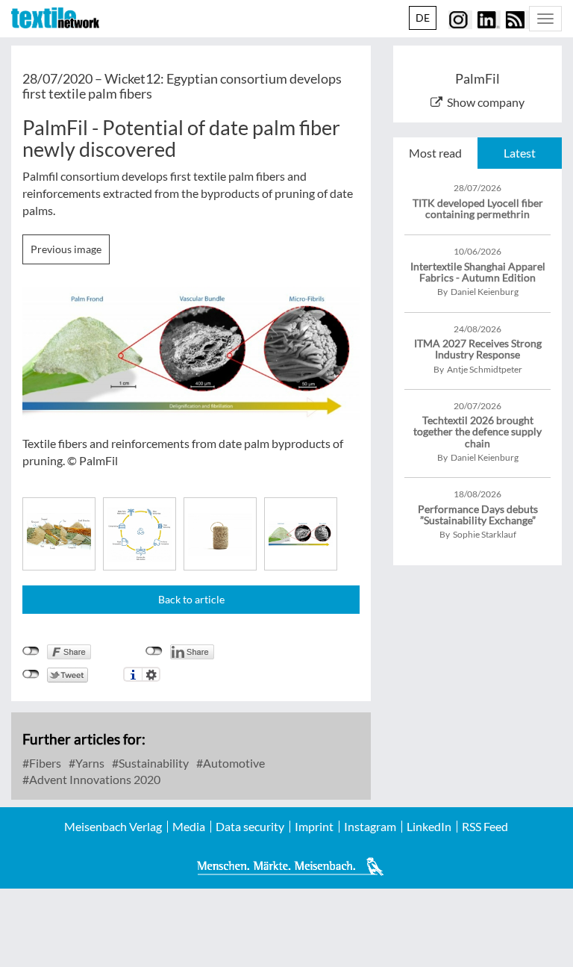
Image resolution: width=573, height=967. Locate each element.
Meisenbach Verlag (113, 827)
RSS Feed (485, 827)
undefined (154, 651)
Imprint (314, 827)
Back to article (191, 599)
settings (151, 674)
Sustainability (152, 763)
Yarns (88, 763)
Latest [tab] (520, 153)
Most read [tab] (435, 153)
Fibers (44, 763)
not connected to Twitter (31, 674)
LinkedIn (429, 827)
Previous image (66, 249)
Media (188, 827)
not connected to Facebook (31, 651)
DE (423, 17)
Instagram (370, 827)
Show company (486, 102)
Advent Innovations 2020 (93, 779)
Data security (250, 827)
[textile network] (55, 17)
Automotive (233, 763)
